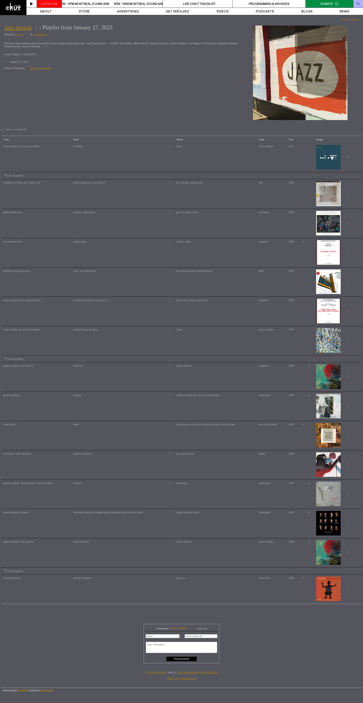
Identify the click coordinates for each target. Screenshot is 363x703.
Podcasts (265, 11)
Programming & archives (269, 4)
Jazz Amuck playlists (188, 672)
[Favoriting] (35, 27)
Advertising (128, 11)
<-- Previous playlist (155, 672)
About (46, 11)
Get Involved (177, 11)
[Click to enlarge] (300, 119)
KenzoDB (23, 690)
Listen (34, 68)
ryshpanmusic (40, 34)
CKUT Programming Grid (181, 678)
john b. (20, 34)
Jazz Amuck (18, 27)
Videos (222, 11)
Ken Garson (46, 690)
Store (84, 11)
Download (45, 68)
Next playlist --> (210, 672)
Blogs (307, 11)
